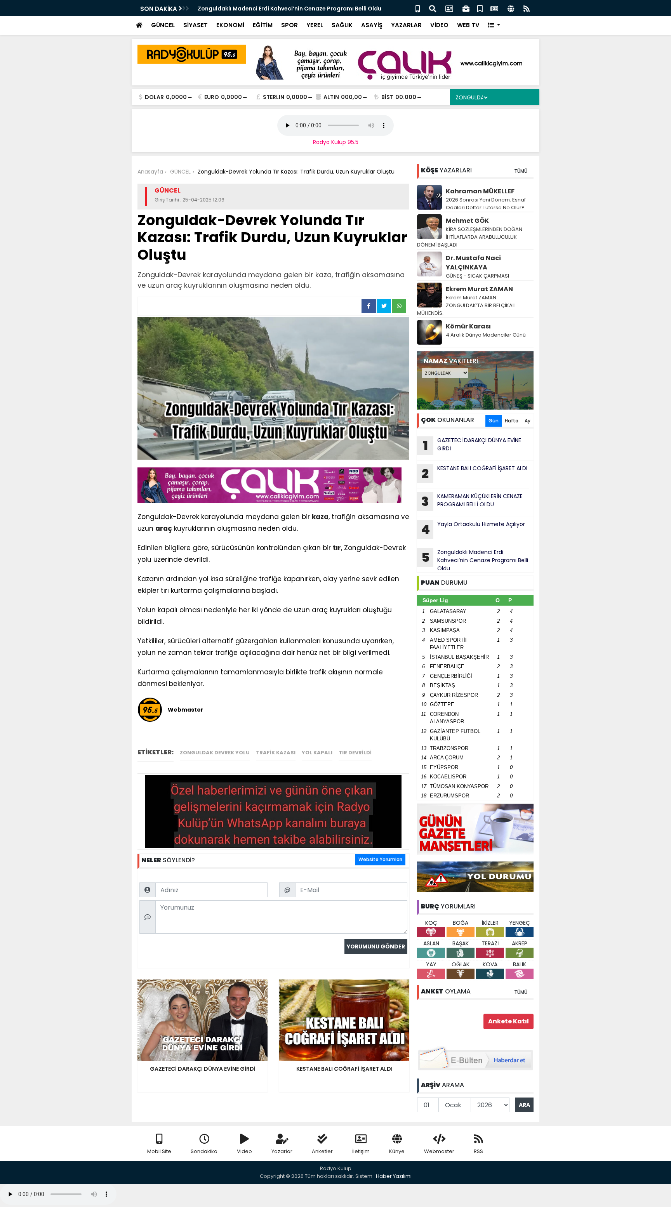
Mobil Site (159, 1151)
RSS (478, 1151)
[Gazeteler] (494, 8)
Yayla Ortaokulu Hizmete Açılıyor (473, 529)
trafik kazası (276, 752)
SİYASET (195, 25)
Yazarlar (281, 1151)
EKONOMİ (230, 25)
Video (244, 1151)
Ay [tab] (527, 420)
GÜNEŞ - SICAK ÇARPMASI (477, 276)
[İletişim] (449, 8)
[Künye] (511, 8)
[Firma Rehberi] (466, 8)
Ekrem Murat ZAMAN (479, 289)
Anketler (322, 1151)
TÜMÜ (520, 171)
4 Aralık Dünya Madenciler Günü (486, 335)
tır (337, 547)
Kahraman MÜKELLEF (480, 191)
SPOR (289, 25)
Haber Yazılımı (394, 1176)
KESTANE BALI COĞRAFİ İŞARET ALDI (474, 473)
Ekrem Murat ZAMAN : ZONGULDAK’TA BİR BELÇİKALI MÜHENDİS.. (466, 305)
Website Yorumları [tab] (380, 859)
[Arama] (432, 8)
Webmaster (439, 1151)
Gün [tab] (493, 420)
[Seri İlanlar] (480, 8)
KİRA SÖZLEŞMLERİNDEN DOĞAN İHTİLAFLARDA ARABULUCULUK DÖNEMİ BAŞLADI (469, 237)
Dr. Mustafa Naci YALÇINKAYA (473, 263)
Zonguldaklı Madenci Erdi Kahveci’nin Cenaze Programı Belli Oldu (289, 8)
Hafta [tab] (511, 420)
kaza (320, 516)
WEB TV (468, 25)
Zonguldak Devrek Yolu (215, 752)
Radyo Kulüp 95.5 (335, 142)
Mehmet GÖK (467, 220)
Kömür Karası (468, 326)
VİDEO (439, 25)
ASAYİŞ (371, 25)
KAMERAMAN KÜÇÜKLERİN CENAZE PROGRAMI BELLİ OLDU (472, 501)
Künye (397, 1151)
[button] (494, 25)
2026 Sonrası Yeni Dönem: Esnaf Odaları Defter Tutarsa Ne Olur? (486, 203)
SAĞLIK (342, 25)
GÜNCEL (163, 25)
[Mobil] (418, 8)
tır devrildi (355, 752)
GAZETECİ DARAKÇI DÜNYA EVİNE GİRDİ (472, 445)
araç (163, 528)
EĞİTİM (263, 25)
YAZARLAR (406, 25)
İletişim (361, 1151)
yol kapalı (317, 752)
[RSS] (527, 8)
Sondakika (204, 1151)
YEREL (314, 25)
